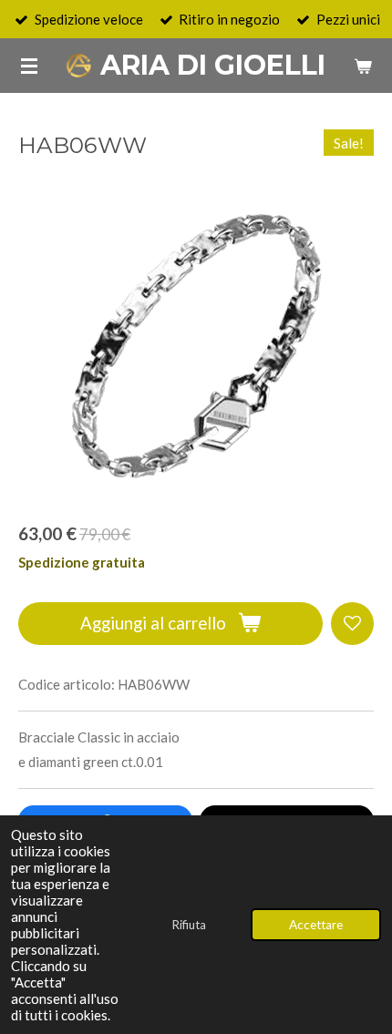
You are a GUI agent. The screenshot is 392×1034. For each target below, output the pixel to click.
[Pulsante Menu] (29, 65)
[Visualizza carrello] (363, 65)
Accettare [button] (316, 924)
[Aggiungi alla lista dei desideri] (352, 623)
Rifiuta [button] (188, 924)
